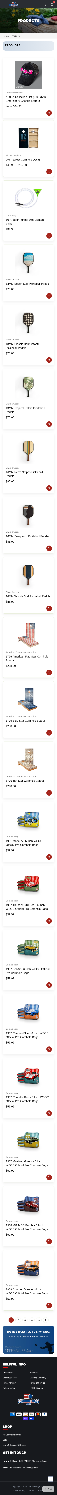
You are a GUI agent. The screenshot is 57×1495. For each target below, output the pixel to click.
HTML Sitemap (36, 1387)
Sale (5, 1439)
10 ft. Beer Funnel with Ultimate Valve (25, 221)
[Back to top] (50, 1479)
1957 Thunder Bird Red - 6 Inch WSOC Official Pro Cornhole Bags (27, 906)
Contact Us (8, 1372)
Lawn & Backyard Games (14, 1444)
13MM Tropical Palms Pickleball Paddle (25, 410)
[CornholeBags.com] (13, 4)
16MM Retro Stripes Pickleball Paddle (24, 474)
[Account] (45, 4)
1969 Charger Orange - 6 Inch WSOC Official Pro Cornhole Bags (27, 1291)
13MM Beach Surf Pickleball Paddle (28, 283)
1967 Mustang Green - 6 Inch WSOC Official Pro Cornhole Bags (27, 1163)
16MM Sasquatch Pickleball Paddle (27, 536)
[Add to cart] (49, 113)
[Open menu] (5, 4)
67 (39, 1320)
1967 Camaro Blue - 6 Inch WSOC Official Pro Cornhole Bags (27, 1035)
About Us (34, 1372)
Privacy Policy (9, 1382)
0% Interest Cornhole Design (23, 159)
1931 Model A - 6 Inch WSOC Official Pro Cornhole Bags (24, 842)
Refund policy (9, 1387)
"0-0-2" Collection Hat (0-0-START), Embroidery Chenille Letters (27, 98)
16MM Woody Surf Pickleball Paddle (28, 596)
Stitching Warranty (38, 1377)
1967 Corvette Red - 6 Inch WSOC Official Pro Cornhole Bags (27, 1099)
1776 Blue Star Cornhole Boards (26, 720)
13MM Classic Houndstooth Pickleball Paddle (23, 345)
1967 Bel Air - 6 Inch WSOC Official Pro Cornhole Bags (28, 971)
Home (6, 36)
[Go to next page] (46, 1320)
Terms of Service (37, 1382)
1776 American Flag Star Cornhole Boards (27, 658)
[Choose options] (49, 171)
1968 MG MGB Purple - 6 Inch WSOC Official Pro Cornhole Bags (27, 1227)
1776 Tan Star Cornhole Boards (25, 780)
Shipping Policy (10, 1377)
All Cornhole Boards (12, 1434)
